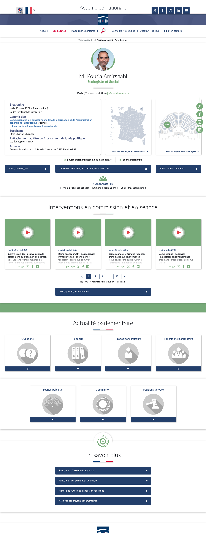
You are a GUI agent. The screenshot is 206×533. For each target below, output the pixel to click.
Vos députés (84, 40)
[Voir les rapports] (78, 353)
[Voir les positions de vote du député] (153, 404)
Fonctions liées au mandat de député (103, 480)
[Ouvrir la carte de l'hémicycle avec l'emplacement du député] (178, 127)
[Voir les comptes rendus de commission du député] (103, 404)
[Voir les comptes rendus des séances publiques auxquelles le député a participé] (53, 404)
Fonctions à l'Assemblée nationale (103, 470)
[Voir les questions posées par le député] (27, 353)
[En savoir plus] (128, 353)
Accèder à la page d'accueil (103, 18)
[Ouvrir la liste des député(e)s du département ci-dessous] (128, 127)
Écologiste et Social (103, 82)
